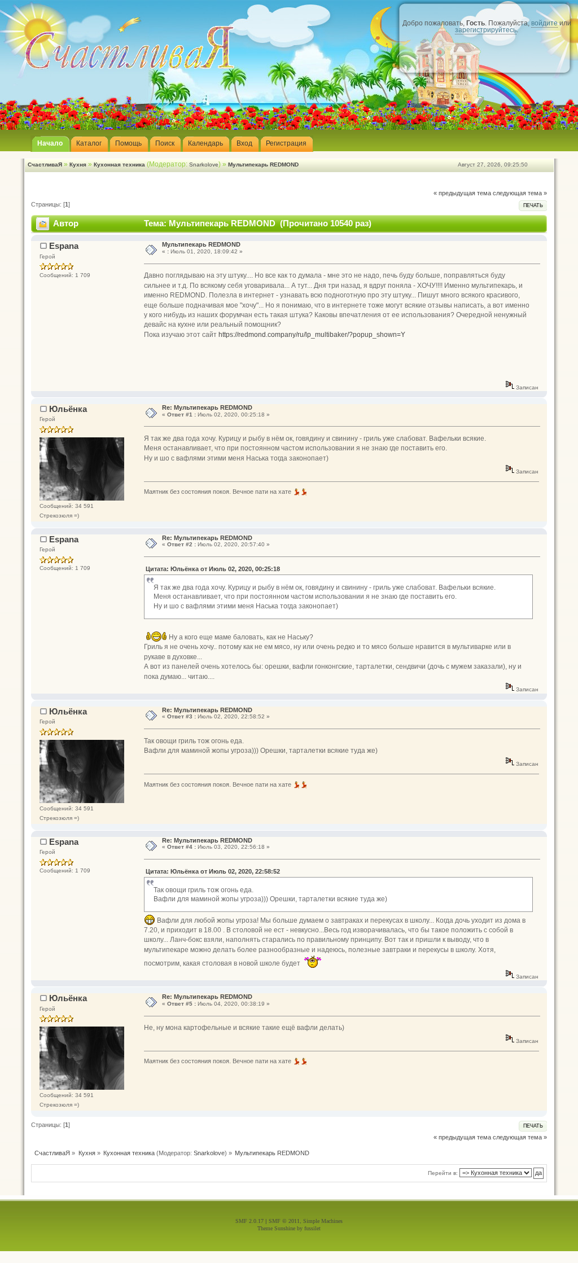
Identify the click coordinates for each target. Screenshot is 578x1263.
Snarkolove (203, 164)
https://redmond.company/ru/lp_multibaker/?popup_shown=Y (311, 335)
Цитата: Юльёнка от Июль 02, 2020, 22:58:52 (213, 871)
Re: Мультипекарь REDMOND (207, 407)
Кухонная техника (119, 164)
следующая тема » (520, 193)
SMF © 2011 (284, 1221)
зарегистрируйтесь (485, 30)
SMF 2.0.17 (249, 1221)
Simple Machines (323, 1221)
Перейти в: (443, 1173)
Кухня (77, 164)
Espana (63, 246)
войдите (544, 23)
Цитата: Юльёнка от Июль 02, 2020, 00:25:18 (213, 568)
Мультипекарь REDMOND (263, 164)
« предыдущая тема (462, 193)
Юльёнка (68, 409)
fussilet (312, 1228)
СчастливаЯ (45, 164)
